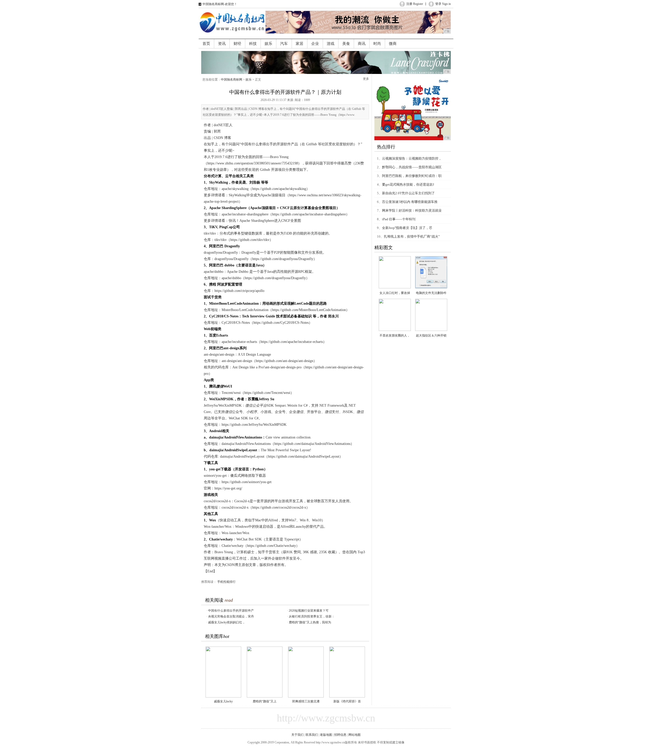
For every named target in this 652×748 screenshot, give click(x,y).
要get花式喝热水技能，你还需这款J (408, 184)
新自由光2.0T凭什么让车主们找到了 (408, 193)
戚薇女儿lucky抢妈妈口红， (226, 622)
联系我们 (312, 735)
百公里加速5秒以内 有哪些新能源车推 (410, 202)
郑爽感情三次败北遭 (306, 701)
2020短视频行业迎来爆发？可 (309, 610)
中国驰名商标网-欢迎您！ (219, 4)
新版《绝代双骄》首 (347, 701)
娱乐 (249, 79)
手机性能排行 (226, 582)
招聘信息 (340, 735)
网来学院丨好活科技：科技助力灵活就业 (412, 210)
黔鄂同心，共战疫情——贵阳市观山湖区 (412, 167)
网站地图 (354, 735)
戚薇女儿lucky (223, 701)
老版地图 (326, 735)
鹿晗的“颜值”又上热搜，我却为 (310, 622)
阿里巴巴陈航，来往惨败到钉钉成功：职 (412, 176)
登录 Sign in (443, 4)
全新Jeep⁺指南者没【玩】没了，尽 (407, 228)
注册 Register (414, 4)
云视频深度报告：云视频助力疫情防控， (412, 158)
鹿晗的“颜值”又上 (265, 701)
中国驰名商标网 (231, 79)
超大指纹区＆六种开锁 (431, 335)
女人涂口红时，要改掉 (394, 293)
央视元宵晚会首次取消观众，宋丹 (231, 616)
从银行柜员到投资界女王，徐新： (312, 616)
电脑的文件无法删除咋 (431, 293)
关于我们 (297, 735)
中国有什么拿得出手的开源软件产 (231, 610)
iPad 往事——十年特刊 (398, 219)
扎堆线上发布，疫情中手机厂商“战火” (412, 236)
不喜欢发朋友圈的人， (394, 335)
